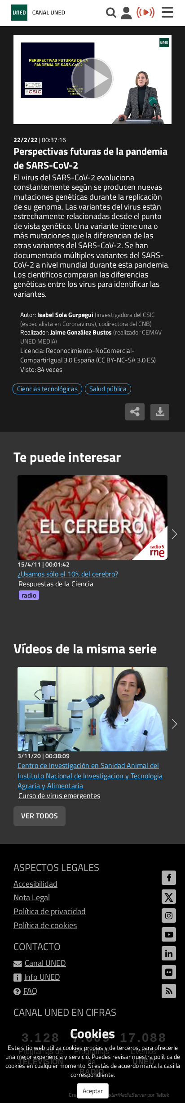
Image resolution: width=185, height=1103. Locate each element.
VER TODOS (39, 815)
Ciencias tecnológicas (47, 389)
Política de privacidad (49, 911)
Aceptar (93, 1090)
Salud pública (108, 389)
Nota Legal (31, 897)
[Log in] (126, 14)
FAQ (30, 991)
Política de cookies (45, 925)
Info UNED (42, 977)
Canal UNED (45, 963)
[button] (174, 534)
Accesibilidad (35, 884)
